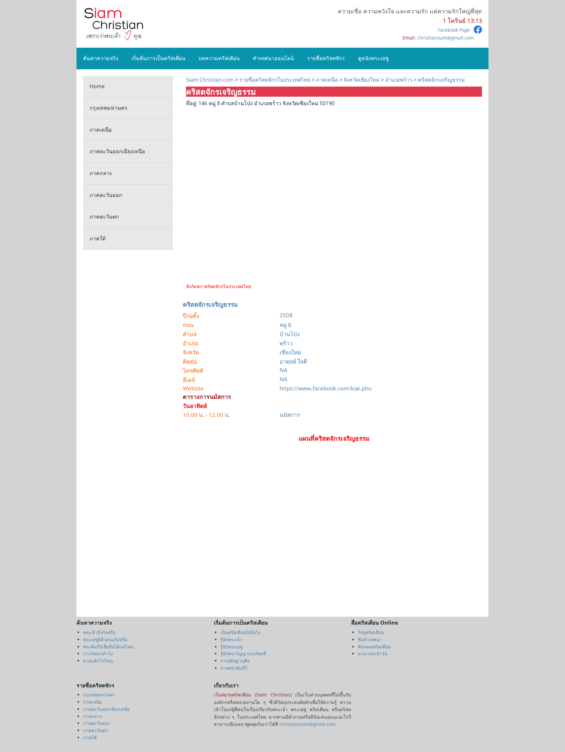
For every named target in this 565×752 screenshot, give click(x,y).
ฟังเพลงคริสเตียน (374, 647)
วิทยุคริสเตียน (371, 632)
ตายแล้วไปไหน (98, 661)
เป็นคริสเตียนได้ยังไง (240, 632)
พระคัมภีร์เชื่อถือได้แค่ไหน (108, 647)
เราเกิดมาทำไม (98, 653)
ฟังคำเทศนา (370, 639)
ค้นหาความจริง (100, 58)
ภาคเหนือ (101, 129)
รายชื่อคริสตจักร (326, 58)
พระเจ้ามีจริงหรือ (99, 632)
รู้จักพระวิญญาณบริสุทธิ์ (243, 653)
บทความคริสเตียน (219, 58)
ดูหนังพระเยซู (373, 58)
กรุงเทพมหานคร (109, 107)
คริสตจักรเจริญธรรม (441, 79)
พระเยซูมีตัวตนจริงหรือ (105, 639)
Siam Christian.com (210, 79)
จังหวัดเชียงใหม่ (362, 79)
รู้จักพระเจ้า (231, 639)
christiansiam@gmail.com (445, 38)
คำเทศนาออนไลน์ (273, 58)
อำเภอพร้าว (398, 79)
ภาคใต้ (98, 238)
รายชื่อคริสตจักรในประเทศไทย (274, 79)
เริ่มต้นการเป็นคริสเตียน (158, 58)
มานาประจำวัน (372, 653)
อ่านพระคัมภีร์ (233, 668)
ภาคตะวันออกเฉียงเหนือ (117, 151)
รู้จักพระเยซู (231, 647)
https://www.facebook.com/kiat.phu (325, 388)
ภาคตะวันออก (106, 195)
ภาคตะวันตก (104, 216)
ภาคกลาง (101, 173)
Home (97, 86)
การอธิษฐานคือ (235, 661)
